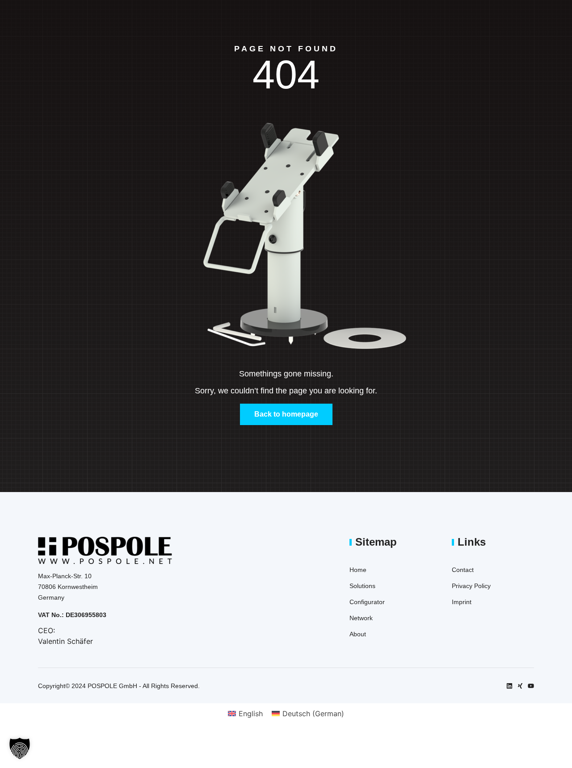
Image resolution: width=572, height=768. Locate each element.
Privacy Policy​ (471, 585)
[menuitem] (245, 713)
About (357, 634)
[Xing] (520, 686)
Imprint (461, 601)
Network (361, 618)
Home (357, 569)
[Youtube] (531, 686)
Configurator (367, 601)
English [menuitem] (251, 713)
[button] (19, 748)
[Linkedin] (509, 686)
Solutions (362, 585)
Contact (463, 569)
